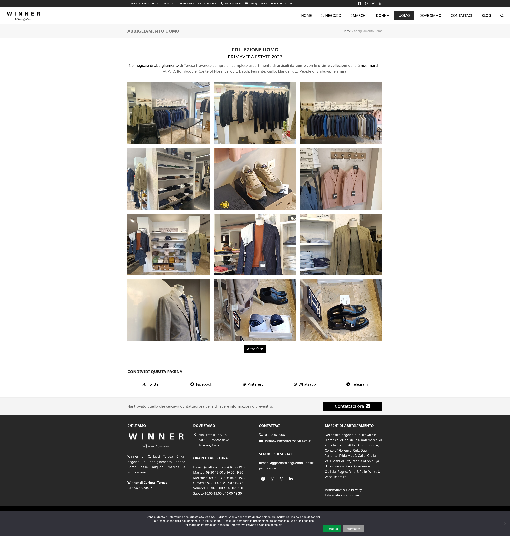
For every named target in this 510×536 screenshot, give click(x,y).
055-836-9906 (233, 3)
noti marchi (370, 65)
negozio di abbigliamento (157, 65)
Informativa (353, 528)
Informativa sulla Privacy (343, 490)
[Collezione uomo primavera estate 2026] (169, 112)
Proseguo (332, 528)
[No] (505, 523)
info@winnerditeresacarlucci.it (271, 3)
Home (347, 31)
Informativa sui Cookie (342, 495)
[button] (502, 15)
